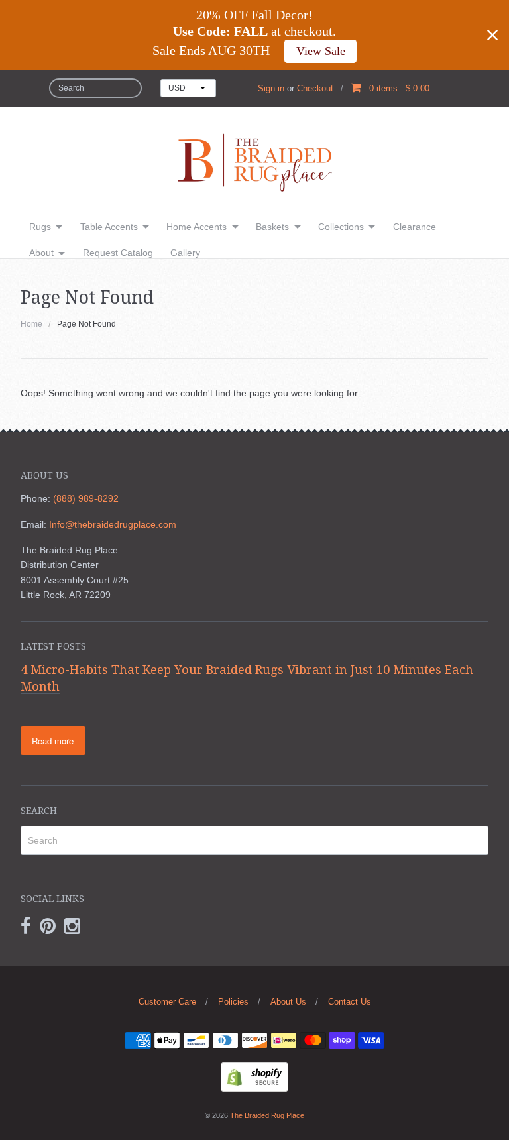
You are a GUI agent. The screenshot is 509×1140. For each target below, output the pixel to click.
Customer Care (167, 1002)
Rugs (40, 226)
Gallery (185, 252)
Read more (53, 740)
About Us (288, 1002)
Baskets (272, 226)
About (41, 252)
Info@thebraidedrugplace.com (112, 524)
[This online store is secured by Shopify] (254, 1076)
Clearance (414, 226)
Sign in (271, 88)
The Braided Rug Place (267, 1115)
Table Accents (109, 226)
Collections (341, 226)
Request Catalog (118, 252)
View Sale (320, 51)
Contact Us (349, 1002)
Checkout (315, 88)
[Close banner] (492, 35)
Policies (233, 1002)
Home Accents (196, 226)
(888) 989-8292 (86, 498)
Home (31, 324)
